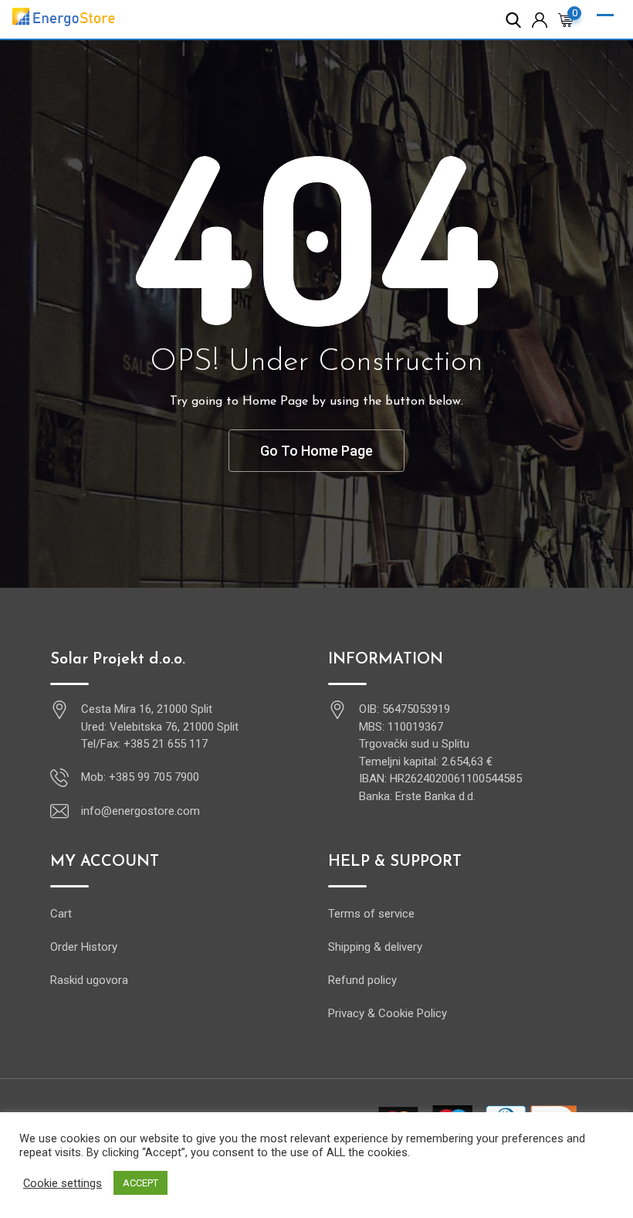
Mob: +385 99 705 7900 (140, 777)
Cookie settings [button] (62, 1183)
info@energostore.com (140, 811)
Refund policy (362, 980)
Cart (61, 914)
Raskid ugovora (89, 980)
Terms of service (371, 914)
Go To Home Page (316, 451)
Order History (83, 947)
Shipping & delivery (375, 947)
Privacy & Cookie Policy (387, 1013)
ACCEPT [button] (140, 1183)
